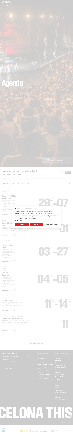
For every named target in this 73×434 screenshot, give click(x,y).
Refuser (36, 224)
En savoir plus (18, 220)
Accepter (21, 224)
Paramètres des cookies (51, 224)
